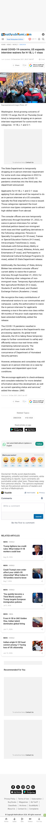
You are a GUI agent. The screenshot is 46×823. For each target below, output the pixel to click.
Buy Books (12, 802)
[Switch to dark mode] (39, 39)
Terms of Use (23, 799)
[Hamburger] (2, 39)
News (9, 44)
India (11, 614)
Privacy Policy (9, 799)
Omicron (22, 44)
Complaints (33, 809)
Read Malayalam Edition (15, 39)
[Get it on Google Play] (16, 430)
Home (3, 44)
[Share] (42, 557)
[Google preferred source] (36, 65)
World (15, 44)
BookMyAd (33, 806)
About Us (11, 809)
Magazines (23, 802)
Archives (22, 806)
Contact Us (29, 162)
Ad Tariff (34, 802)
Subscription (37, 799)
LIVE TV (34, 39)
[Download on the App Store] (30, 430)
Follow (39, 444)
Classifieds (12, 806)
